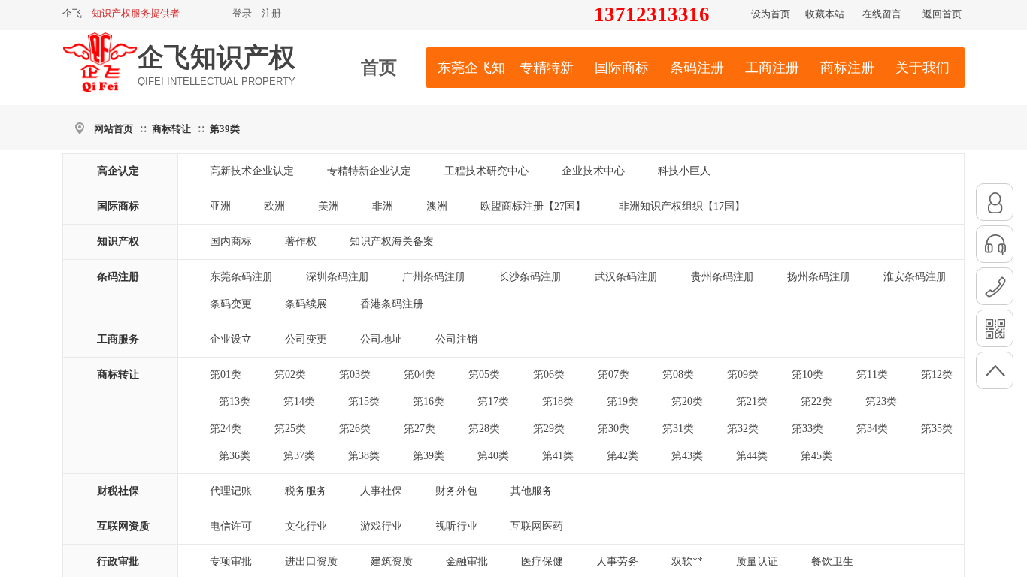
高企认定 (118, 171)
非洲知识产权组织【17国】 (682, 206)
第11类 (872, 374)
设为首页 (770, 14)
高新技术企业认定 (252, 171)
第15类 (364, 401)
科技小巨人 (684, 171)
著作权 (301, 241)
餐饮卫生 (832, 561)
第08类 (678, 374)
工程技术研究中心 (486, 171)
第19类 (622, 401)
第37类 (299, 455)
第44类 (752, 455)
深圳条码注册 (337, 276)
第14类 (299, 401)
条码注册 (697, 67)
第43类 (687, 455)
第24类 (225, 428)
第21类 (752, 401)
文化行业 (306, 526)
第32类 (743, 428)
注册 (271, 13)
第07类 (613, 374)
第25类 (290, 428)
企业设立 (231, 339)
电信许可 (231, 526)
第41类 (558, 455)
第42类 (622, 455)
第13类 (234, 401)
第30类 (613, 428)
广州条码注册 (433, 276)
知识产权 (118, 241)
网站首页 (113, 128)
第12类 (937, 374)
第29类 (549, 428)
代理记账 (231, 491)
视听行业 (456, 526)
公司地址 (381, 339)
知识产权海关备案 (392, 241)
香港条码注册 (391, 304)
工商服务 (118, 339)
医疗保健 (542, 561)
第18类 (558, 401)
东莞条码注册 (241, 276)
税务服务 (306, 491)
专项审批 (231, 561)
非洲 (382, 206)
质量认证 (757, 561)
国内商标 (231, 241)
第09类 (743, 374)
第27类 (419, 428)
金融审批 (467, 561)
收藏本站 (824, 14)
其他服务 (531, 491)
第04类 (419, 374)
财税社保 (118, 491)
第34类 (872, 428)
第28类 (484, 428)
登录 (242, 13)
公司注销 (456, 339)
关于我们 (922, 67)
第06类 (549, 374)
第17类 (493, 401)
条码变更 (231, 304)
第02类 (290, 374)
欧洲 (274, 206)
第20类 (687, 401)
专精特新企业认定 (369, 171)
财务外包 (456, 491)
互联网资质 (123, 526)
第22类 (816, 401)
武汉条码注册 (626, 276)
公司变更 (306, 339)
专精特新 (547, 67)
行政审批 (118, 561)
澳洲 (436, 206)
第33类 (807, 428)
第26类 (355, 428)
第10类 (807, 374)
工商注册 (772, 67)
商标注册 (847, 67)
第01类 (225, 374)
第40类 (493, 455)
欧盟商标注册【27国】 (533, 206)
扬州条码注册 (818, 276)
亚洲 (220, 206)
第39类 (225, 128)
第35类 (937, 428)
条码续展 (306, 304)
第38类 (364, 455)
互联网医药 (536, 526)
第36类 (234, 455)
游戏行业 (381, 526)
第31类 (678, 428)
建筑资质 (392, 561)
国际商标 (622, 67)
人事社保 (381, 491)
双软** (687, 561)
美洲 (328, 206)
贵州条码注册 (722, 276)
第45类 (816, 455)
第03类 (355, 374)
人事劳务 (617, 561)
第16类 (428, 401)
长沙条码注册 (530, 276)
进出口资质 (311, 561)
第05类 (484, 374)
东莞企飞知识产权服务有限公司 (471, 67)
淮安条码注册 (915, 276)
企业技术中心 (593, 171)
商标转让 (171, 128)
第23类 (881, 401)
